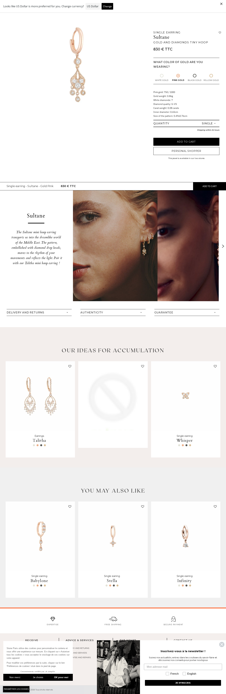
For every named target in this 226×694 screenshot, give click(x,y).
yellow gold (211, 80)
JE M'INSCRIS (183, 682)
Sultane (161, 37)
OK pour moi (61, 677)
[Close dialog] (222, 644)
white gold (161, 80)
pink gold (178, 80)
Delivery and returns (77, 648)
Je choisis (38, 677)
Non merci (14, 677)
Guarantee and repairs (78, 657)
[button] (69, 367)
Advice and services (76, 653)
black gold (195, 80)
